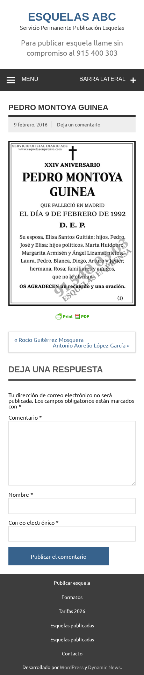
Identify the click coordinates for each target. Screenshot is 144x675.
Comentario (25, 417)
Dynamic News (104, 667)
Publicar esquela (72, 582)
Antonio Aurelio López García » (91, 345)
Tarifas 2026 (72, 610)
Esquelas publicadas (72, 625)
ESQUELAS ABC (72, 17)
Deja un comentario (78, 124)
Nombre (20, 494)
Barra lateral (102, 79)
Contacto (72, 653)
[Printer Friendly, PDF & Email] (72, 316)
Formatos (72, 596)
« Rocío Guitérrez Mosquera (49, 339)
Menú (30, 79)
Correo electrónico (33, 522)
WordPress (72, 667)
